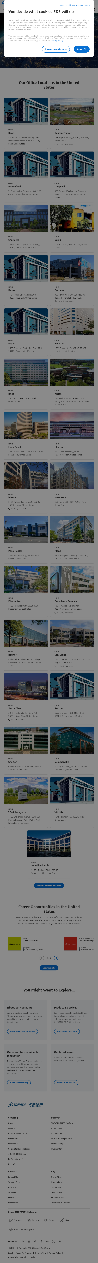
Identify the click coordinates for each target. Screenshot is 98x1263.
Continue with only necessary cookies (75, 5)
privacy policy (57, 41)
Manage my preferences (55, 49)
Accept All (81, 49)
